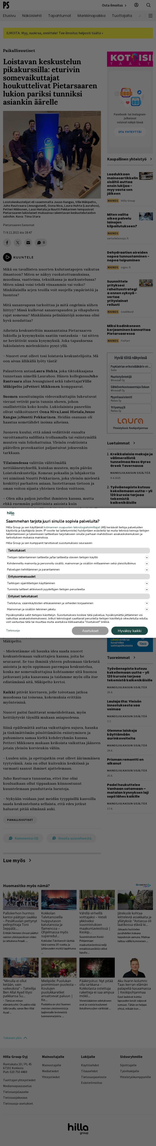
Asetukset (90, 630)
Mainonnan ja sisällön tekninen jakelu (31, 609)
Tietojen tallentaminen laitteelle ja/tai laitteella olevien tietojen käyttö (52, 557)
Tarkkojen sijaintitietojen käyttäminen (31, 583)
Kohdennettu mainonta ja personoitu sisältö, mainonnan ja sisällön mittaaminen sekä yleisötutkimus (71, 563)
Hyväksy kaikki (129, 630)
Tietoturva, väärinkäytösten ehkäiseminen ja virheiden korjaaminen (50, 603)
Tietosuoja (13, 630)
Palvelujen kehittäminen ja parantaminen (33, 569)
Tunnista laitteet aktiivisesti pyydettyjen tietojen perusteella (46, 589)
